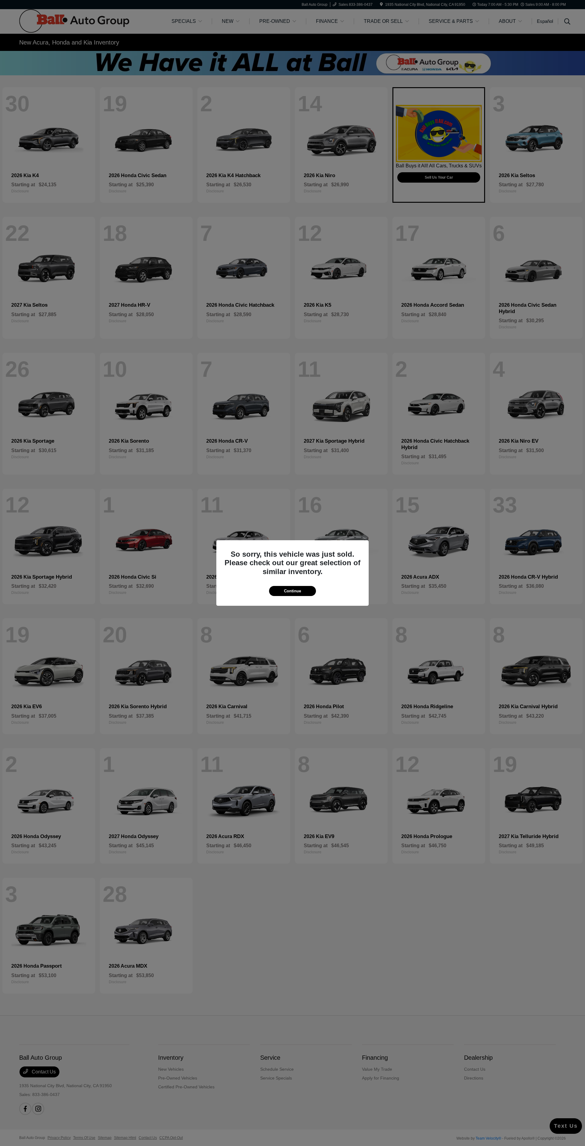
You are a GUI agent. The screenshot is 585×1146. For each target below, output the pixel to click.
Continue (292, 591)
